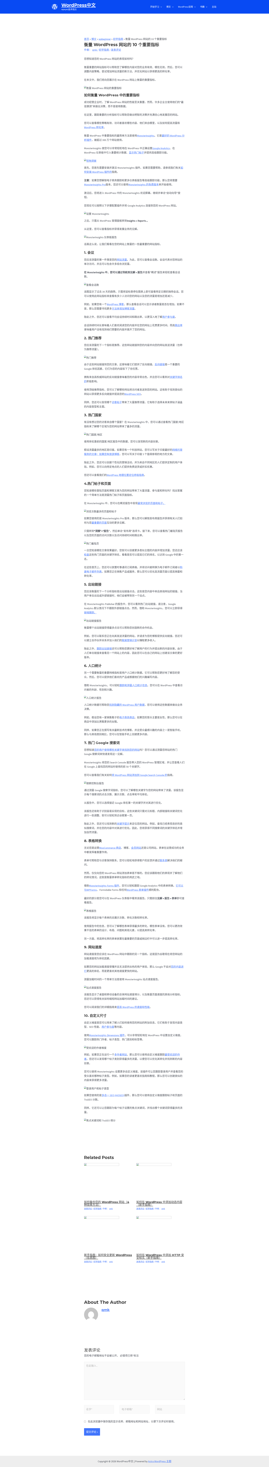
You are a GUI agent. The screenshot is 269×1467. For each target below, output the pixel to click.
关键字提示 (123, 823)
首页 (86, 39)
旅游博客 (114, 454)
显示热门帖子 (136, 152)
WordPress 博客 (115, 304)
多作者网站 (120, 1054)
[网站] (170, 1409)
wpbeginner (105, 39)
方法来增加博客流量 (123, 308)
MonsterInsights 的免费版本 (143, 184)
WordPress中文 (78, 5)
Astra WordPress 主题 (159, 1461)
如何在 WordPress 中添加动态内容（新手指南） (159, 1203)
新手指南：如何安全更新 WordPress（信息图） (108, 1256)
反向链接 (160, 364)
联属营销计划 (129, 640)
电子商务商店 (126, 717)
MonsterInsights (145, 135)
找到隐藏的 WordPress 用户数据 (127, 704)
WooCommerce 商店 (110, 847)
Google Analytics (161, 148)
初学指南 (118, 39)
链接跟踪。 (90, 612)
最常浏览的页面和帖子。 (151, 503)
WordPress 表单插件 (138, 889)
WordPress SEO (132, 394)
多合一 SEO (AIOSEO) (113, 1095)
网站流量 (122, 259)
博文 (93, 39)
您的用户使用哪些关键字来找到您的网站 (117, 749)
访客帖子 (117, 402)
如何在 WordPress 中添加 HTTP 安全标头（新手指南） (160, 1256)
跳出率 (178, 325)
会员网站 (136, 847)
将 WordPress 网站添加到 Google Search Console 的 (139, 775)
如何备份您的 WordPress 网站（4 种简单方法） (106, 1203)
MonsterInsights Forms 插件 (104, 885)
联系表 (163, 860)
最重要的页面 (99, 522)
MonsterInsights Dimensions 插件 (107, 1035)
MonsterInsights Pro (95, 184)
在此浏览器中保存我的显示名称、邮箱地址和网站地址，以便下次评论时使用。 (132, 1421)
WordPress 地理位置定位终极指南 (125, 475)
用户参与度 (168, 317)
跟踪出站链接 (104, 648)
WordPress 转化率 (94, 127)
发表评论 (116, 49)
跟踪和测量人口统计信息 (133, 685)
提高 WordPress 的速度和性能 (133, 1007)
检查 (86, 554)
